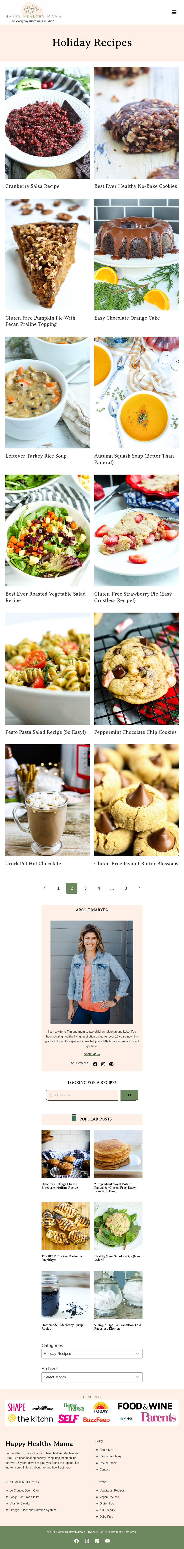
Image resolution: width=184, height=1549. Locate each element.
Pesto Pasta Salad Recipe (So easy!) (45, 732)
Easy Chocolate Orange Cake (127, 318)
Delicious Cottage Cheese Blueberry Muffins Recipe (60, 1185)
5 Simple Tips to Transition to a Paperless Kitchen (117, 1326)
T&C (101, 1532)
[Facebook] (76, 1540)
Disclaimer (114, 1532)
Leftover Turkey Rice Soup (36, 456)
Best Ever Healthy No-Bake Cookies (135, 186)
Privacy (90, 1532)
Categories (52, 1345)
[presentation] (47, 123)
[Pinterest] (97, 1540)
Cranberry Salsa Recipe (32, 186)
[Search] (129, 1095)
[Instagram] (86, 1540)
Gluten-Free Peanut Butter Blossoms (136, 863)
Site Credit (131, 1532)
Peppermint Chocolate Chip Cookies (135, 732)
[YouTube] (107, 1540)
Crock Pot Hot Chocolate (33, 863)
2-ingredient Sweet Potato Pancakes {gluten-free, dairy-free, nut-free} (115, 1187)
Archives (50, 1368)
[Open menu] (174, 12)
